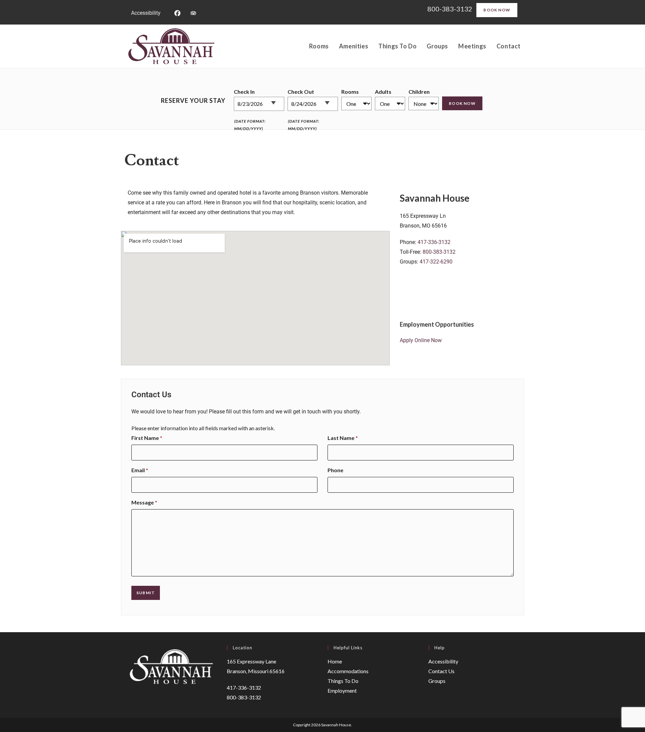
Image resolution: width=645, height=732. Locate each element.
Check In (244, 91)
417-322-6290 (436, 261)
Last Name (343, 438)
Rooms (350, 91)
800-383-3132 (450, 9)
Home (335, 661)
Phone (335, 470)
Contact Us (441, 671)
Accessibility (146, 13)
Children (419, 91)
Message (144, 502)
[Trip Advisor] (193, 12)
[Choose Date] (277, 100)
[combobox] (259, 104)
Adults (383, 91)
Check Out (301, 91)
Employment (342, 690)
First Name (146, 438)
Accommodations (348, 671)
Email (139, 470)
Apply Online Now (421, 340)
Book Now (496, 9)
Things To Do (343, 681)
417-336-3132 (434, 242)
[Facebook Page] (177, 12)
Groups (436, 681)
